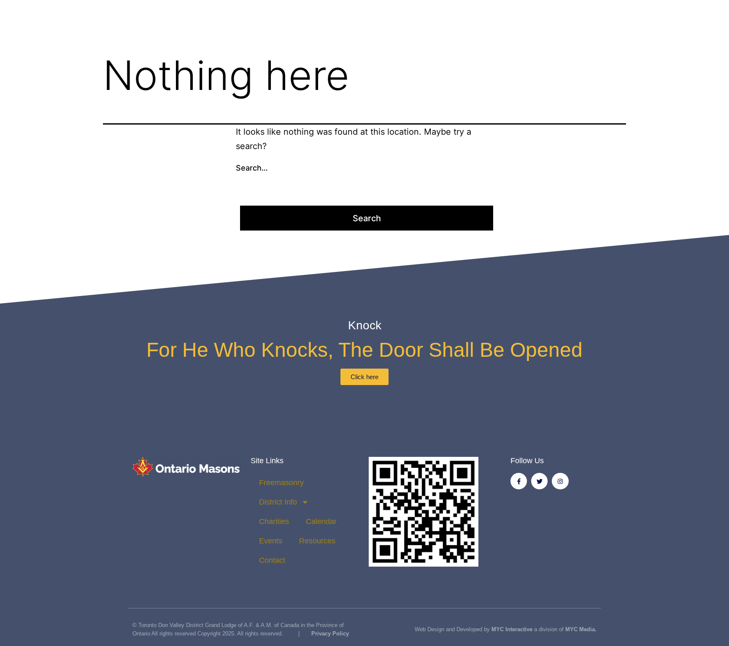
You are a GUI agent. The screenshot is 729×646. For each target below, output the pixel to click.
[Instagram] (560, 481)
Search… (252, 167)
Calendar (321, 521)
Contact (272, 560)
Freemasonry (281, 482)
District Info (278, 502)
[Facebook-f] (518, 481)
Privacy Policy (329, 633)
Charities (274, 521)
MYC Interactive (511, 629)
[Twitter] (539, 481)
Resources (317, 541)
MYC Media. (581, 629)
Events (270, 541)
